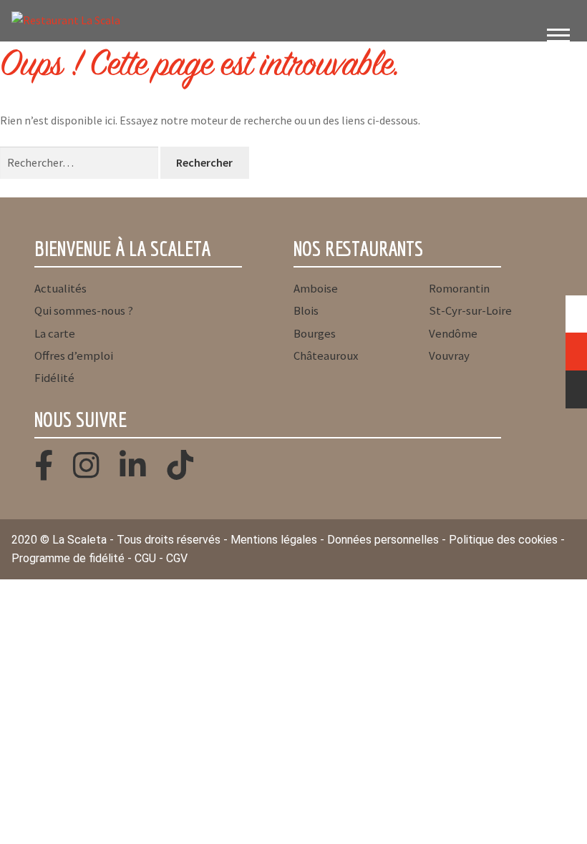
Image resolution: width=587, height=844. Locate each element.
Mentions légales (274, 539)
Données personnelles (383, 539)
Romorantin (459, 288)
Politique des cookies (503, 539)
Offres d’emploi (73, 355)
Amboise (316, 288)
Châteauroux (326, 355)
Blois (306, 310)
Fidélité (54, 378)
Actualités (60, 288)
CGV (177, 558)
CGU (145, 558)
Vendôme (453, 333)
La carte (54, 333)
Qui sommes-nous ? (83, 310)
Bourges (315, 333)
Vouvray (449, 355)
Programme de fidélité (68, 558)
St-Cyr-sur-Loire (470, 310)
